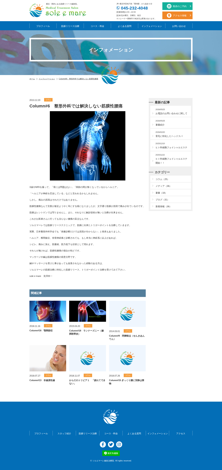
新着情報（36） (164, 206)
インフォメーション (152, 26)
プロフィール (43, 26)
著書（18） (161, 193)
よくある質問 (124, 26)
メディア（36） (164, 186)
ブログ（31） (162, 199)
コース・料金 (97, 26)
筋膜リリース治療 (70, 26)
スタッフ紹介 (64, 433)
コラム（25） (162, 179)
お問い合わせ (179, 26)
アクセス (180, 433)
